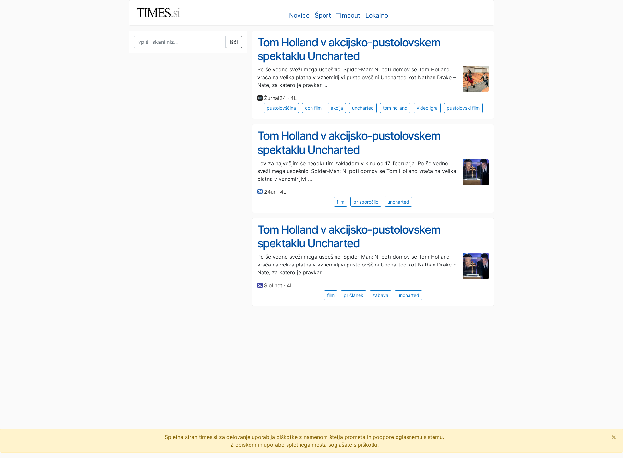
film (340, 201)
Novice (299, 15)
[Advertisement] (177, 192)
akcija (337, 108)
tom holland (395, 108)
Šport (323, 15)
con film (313, 108)
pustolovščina (281, 108)
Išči (234, 42)
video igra (427, 108)
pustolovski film (463, 108)
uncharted (363, 108)
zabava (380, 295)
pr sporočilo (365, 201)
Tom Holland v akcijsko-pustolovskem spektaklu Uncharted (348, 49)
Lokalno (376, 15)
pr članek (353, 295)
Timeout (348, 15)
